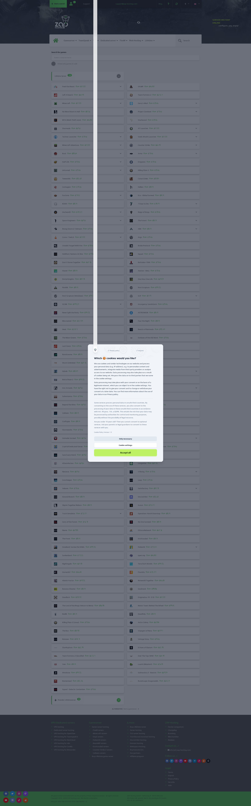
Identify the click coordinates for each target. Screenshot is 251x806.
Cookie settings (125, 445)
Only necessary (125, 439)
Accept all (125, 452)
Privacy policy (112, 394)
